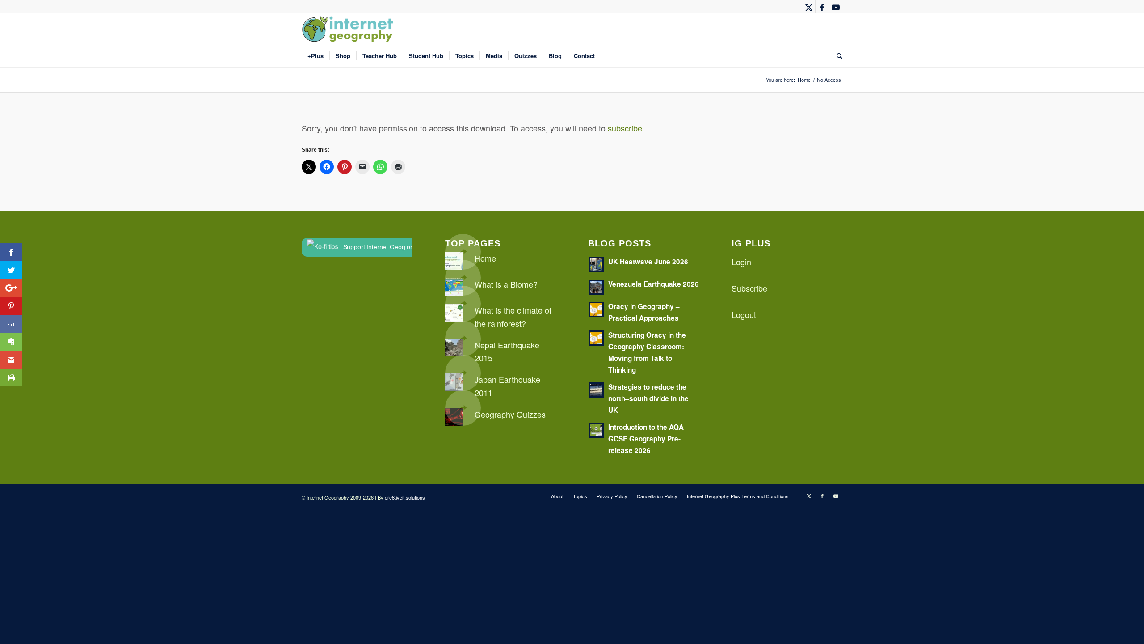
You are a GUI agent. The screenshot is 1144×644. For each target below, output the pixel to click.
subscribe (625, 128)
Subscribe (749, 288)
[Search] (836, 56)
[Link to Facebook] (822, 6)
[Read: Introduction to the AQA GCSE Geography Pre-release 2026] (596, 430)
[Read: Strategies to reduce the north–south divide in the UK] (596, 390)
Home (485, 258)
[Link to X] (808, 6)
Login (741, 261)
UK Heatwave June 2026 (648, 262)
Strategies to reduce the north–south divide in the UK (648, 398)
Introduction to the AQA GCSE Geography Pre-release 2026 (646, 438)
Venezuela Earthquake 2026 (653, 284)
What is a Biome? (506, 284)
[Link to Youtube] (835, 6)
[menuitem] (315, 56)
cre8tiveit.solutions (405, 497)
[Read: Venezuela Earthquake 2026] (596, 287)
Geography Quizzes (510, 414)
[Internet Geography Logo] (349, 29)
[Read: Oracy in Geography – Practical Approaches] (596, 309)
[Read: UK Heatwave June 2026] (596, 265)
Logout (744, 314)
